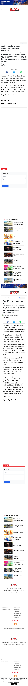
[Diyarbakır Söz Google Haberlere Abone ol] (23, 43)
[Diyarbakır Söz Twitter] (12, 621)
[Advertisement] (14, 27)
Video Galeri (4, 603)
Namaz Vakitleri (17, 609)
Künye (22, 590)
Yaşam (9, 297)
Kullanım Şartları (18, 588)
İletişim (11, 592)
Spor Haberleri (5, 607)
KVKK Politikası (9, 588)
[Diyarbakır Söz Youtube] (17, 621)
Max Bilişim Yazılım (19, 631)
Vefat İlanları (16, 611)
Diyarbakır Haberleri (6, 599)
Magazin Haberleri (6, 609)
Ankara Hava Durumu (18, 599)
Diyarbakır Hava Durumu (19, 603)
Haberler (3, 43)
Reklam (16, 592)
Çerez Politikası (15, 590)
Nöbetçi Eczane (17, 607)
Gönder (5, 185)
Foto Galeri (4, 601)
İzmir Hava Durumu (18, 601)
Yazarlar (3, 605)
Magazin (8, 43)
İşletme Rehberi (17, 613)
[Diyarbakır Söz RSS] (15, 624)
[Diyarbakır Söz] (14, 9)
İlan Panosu (16, 617)
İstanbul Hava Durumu (18, 597)
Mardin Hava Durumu (18, 605)
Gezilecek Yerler (17, 615)
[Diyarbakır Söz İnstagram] (14, 621)
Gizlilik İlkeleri (7, 590)
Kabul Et (14, 684)
